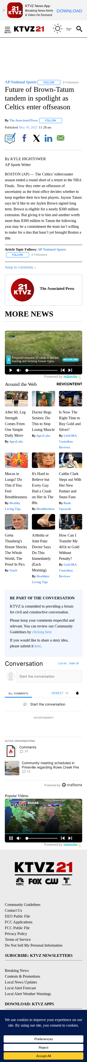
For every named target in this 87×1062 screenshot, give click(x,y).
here (37, 646)
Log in (62, 663)
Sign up (74, 663)
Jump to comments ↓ (20, 267)
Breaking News (17, 970)
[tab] (18, 693)
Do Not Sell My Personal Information (33, 945)
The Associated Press (23, 120)
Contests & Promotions (22, 976)
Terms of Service (18, 939)
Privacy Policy (16, 934)
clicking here (42, 632)
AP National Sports (52, 249)
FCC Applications (18, 922)
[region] (43, 725)
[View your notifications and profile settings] (77, 693)
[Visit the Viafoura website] (72, 785)
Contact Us (13, 910)
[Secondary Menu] (11, 29)
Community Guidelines (22, 905)
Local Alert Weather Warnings (28, 994)
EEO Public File (17, 916)
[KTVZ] (32, 28)
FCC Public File (17, 928)
